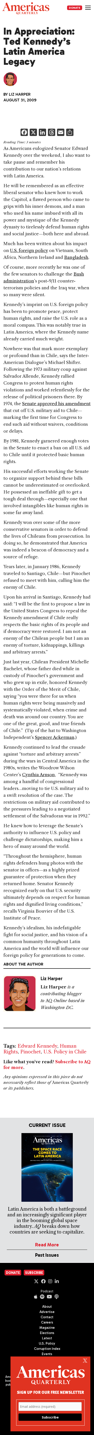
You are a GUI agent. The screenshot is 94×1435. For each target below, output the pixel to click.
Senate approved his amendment (56, 403)
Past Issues (47, 1255)
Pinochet (30, 1052)
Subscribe (34, 1273)
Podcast (47, 1291)
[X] (33, 133)
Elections (47, 1333)
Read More (47, 1245)
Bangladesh (76, 257)
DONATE (74, 7)
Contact (47, 1317)
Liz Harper (20, 94)
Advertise (47, 1312)
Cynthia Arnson (38, 774)
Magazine (47, 1328)
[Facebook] (24, 133)
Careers (47, 1322)
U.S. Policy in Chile (64, 1052)
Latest (47, 1338)
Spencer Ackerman (54, 737)
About (47, 1307)
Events (47, 1354)
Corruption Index (47, 1349)
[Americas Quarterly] (25, 8)
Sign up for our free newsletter (50, 1392)
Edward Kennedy (37, 1046)
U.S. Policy (47, 1343)
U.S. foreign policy (29, 250)
